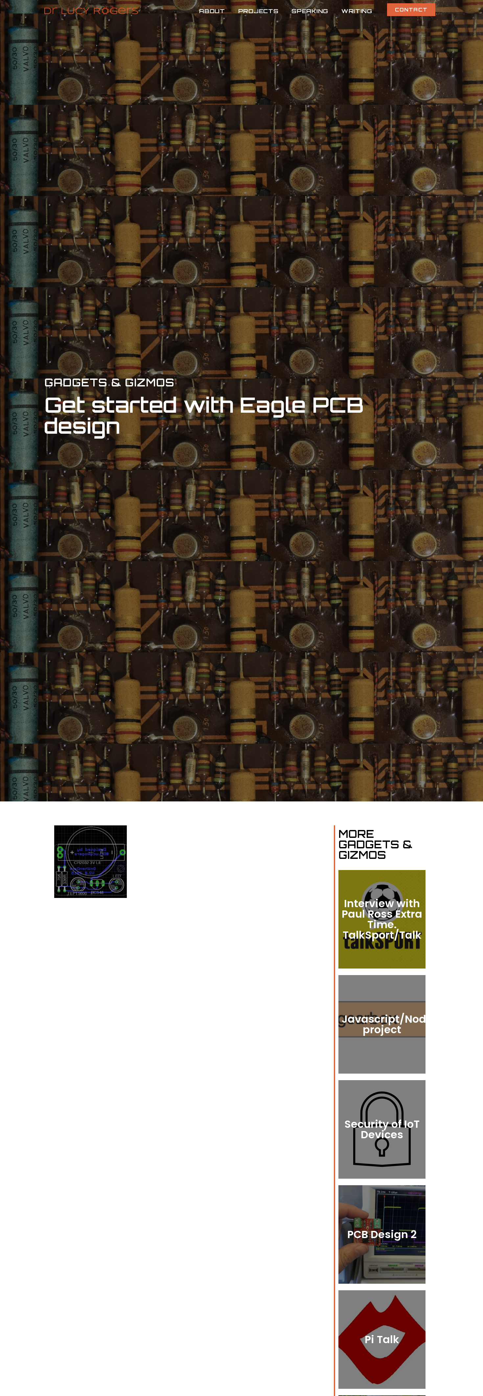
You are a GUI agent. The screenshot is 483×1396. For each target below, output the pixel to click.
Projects (258, 10)
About (212, 10)
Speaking (309, 10)
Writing (356, 10)
